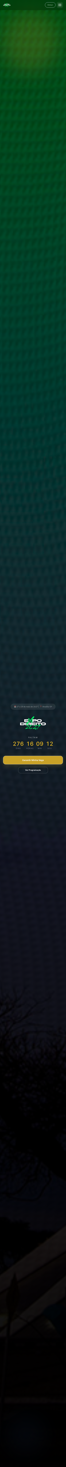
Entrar (50, 5)
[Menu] (60, 5)
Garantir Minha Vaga (33, 760)
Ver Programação (33, 770)
